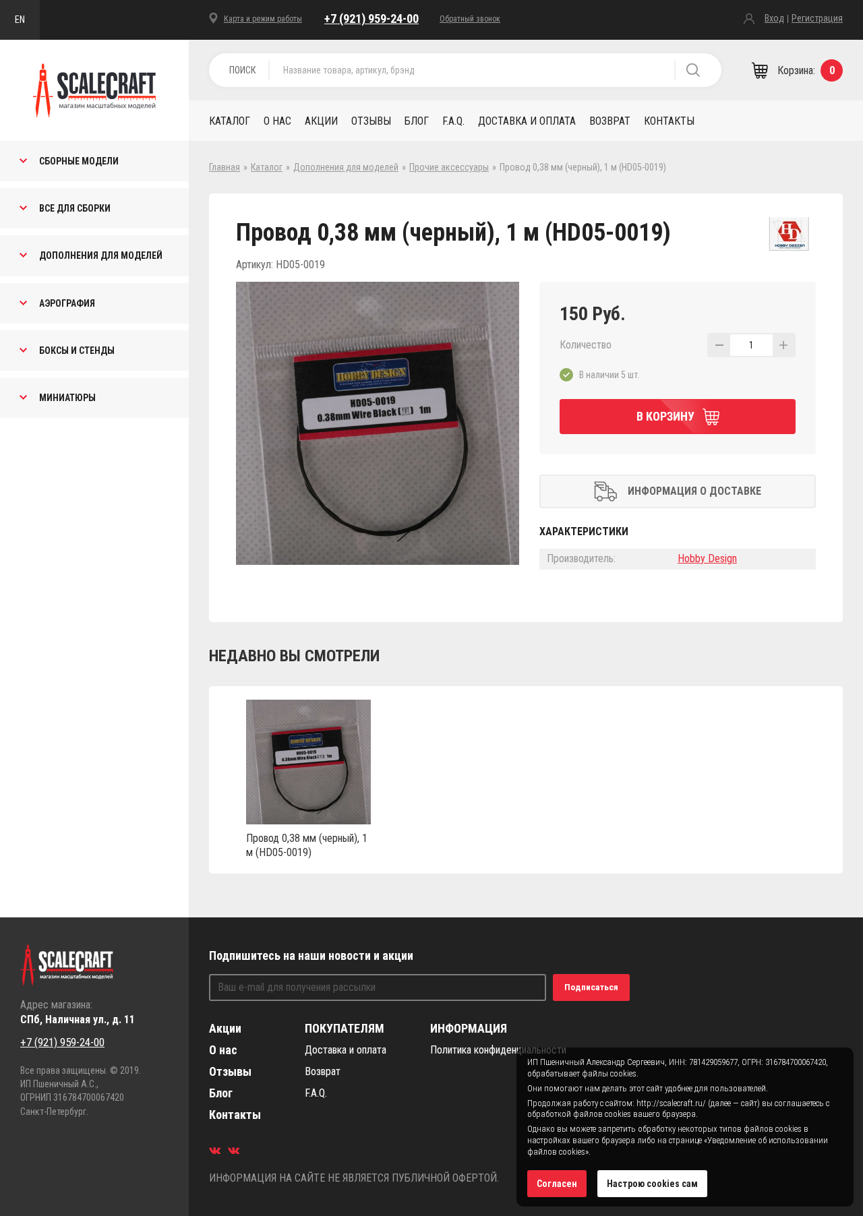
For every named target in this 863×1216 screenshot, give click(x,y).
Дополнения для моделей (100, 255)
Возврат (609, 121)
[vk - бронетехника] (233, 1150)
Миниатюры (67, 397)
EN (20, 19)
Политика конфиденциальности (498, 1049)
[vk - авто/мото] (214, 1150)
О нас (277, 121)
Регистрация (817, 18)
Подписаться (591, 987)
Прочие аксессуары (449, 167)
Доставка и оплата (527, 121)
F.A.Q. (453, 121)
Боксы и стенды (77, 350)
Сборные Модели (79, 161)
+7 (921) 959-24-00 (371, 18)
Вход (774, 18)
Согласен (557, 1183)
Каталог (229, 121)
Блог (417, 121)
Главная (224, 167)
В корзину (665, 416)
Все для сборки (75, 208)
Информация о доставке (694, 491)
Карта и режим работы (263, 19)
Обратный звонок (470, 19)
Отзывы (371, 121)
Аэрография (67, 303)
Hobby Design (707, 558)
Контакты (669, 121)
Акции (321, 121)
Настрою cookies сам (652, 1183)
